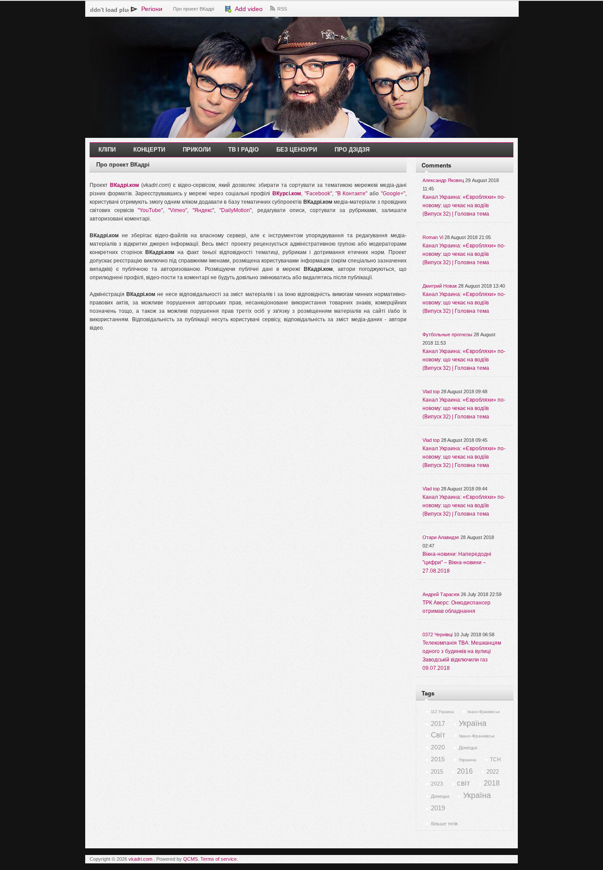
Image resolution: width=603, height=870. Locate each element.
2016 (465, 771)
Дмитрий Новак (439, 286)
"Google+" (393, 193)
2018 (492, 783)
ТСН (495, 759)
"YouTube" (150, 210)
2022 (492, 771)
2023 (437, 784)
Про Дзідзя (352, 149)
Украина (467, 759)
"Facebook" (318, 193)
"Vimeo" (177, 210)
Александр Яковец (443, 180)
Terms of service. (219, 859)
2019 (438, 808)
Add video (247, 8)
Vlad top (431, 391)
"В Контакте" (351, 193)
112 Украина (442, 712)
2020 (438, 747)
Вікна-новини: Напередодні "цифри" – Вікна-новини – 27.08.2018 (456, 562)
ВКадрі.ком (124, 185)
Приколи (197, 149)
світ (463, 783)
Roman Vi (432, 237)
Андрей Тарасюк (441, 594)
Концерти (149, 149)
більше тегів (444, 823)
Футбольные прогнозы (447, 334)
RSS (282, 8)
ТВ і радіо (243, 149)
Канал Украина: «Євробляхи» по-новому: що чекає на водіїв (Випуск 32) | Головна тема (463, 205)
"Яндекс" (203, 210)
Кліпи (107, 149)
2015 (438, 759)
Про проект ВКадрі (193, 8)
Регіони (150, 8)
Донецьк (468, 747)
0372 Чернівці (437, 634)
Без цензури (296, 149)
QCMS (190, 859)
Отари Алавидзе (440, 537)
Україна (472, 723)
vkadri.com (140, 859)
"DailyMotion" (235, 210)
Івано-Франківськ (483, 712)
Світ (438, 735)
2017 (438, 723)
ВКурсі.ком (286, 193)
